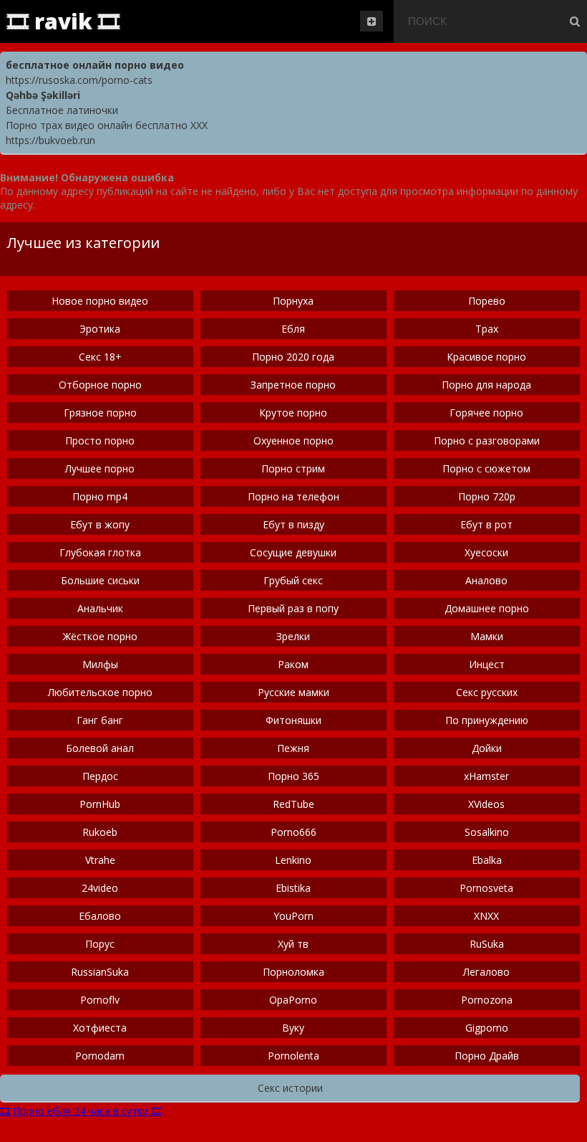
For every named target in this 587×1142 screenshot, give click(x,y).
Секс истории (290, 1088)
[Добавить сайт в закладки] (371, 21)
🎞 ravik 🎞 (63, 21)
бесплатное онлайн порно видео (95, 65)
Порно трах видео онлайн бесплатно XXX (107, 125)
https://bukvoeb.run (50, 140)
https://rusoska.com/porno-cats (79, 80)
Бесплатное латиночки (62, 110)
